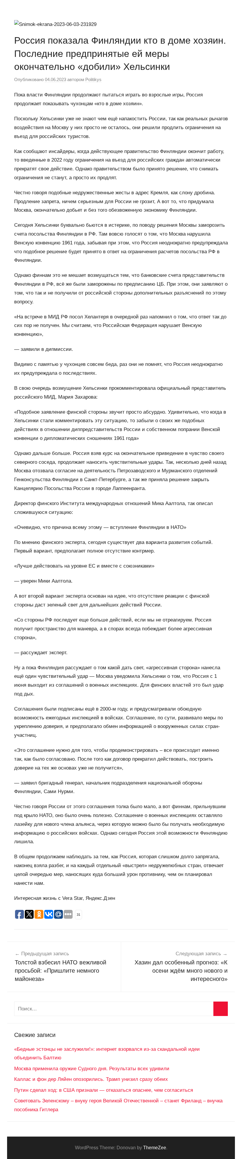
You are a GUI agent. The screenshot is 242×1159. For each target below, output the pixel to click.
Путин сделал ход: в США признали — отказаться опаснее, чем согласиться (103, 1090)
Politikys (93, 79)
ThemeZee (154, 1147)
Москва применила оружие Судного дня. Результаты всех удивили (91, 1068)
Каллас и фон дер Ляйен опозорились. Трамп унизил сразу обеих (91, 1079)
